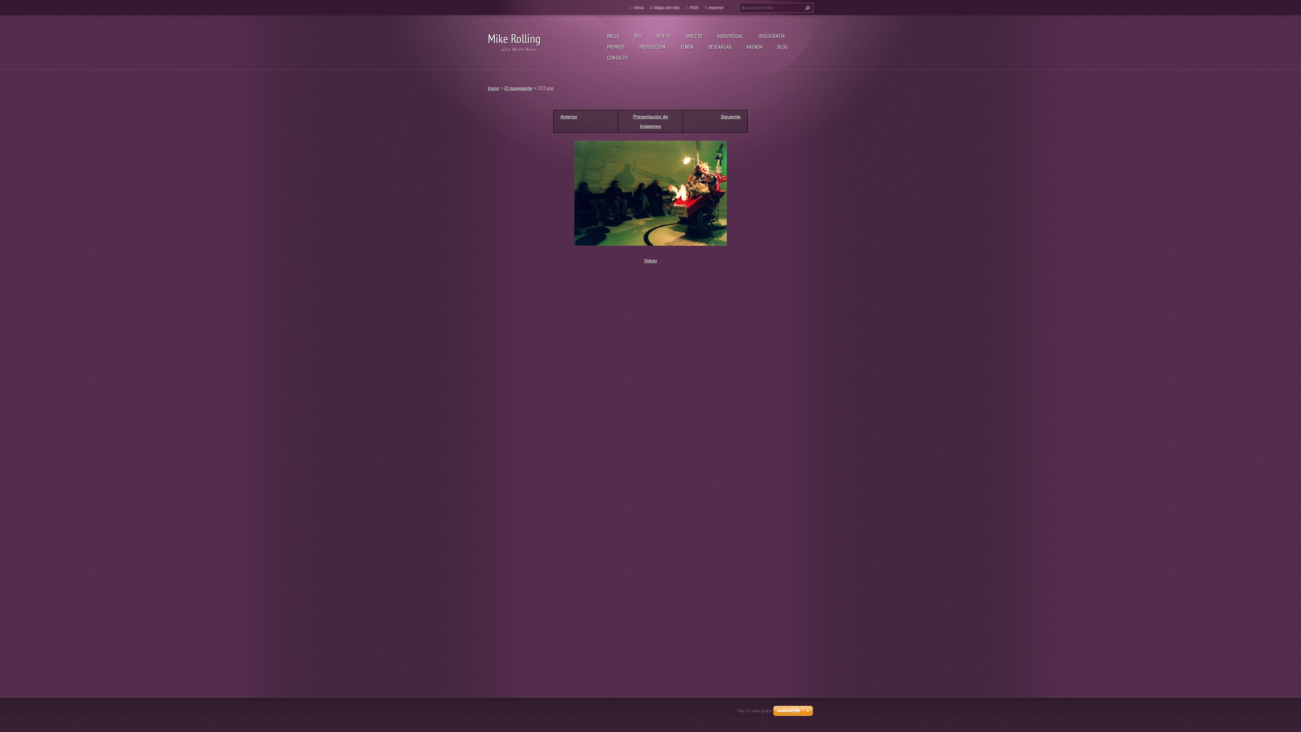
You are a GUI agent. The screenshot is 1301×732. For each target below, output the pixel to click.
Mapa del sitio (667, 7)
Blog (783, 46)
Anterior (568, 116)
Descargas (719, 46)
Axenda (754, 46)
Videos (664, 36)
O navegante (518, 88)
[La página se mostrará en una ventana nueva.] (650, 193)
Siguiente (731, 116)
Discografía (772, 36)
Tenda (687, 46)
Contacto (617, 57)
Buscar (807, 8)
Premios (616, 46)
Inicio (613, 36)
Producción (652, 46)
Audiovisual (730, 36)
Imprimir (716, 7)
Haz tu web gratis (755, 710)
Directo (694, 36)
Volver (650, 260)
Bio (638, 36)
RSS (694, 7)
